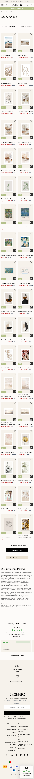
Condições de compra (24, 734)
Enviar (17, 713)
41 (23, 558)
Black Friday (11, 12)
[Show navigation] (2, 5)
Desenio (3, 12)
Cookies (20, 737)
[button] (26, 772)
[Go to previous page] (7, 557)
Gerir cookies (21, 748)
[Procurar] (6, 5)
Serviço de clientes (23, 726)
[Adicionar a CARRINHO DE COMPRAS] (14, 50)
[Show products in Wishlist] (28, 5)
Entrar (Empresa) (11, 750)
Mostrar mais (17, 550)
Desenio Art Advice (23, 724)
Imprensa (13, 726)
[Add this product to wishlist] (14, 34)
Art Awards (13, 747)
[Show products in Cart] (31, 5)
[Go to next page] (26, 557)
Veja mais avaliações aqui (17, 655)
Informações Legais (10, 729)
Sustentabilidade (11, 735)
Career (14, 732)
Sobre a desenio (11, 724)
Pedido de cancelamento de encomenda (25, 745)
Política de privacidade (19, 716)
